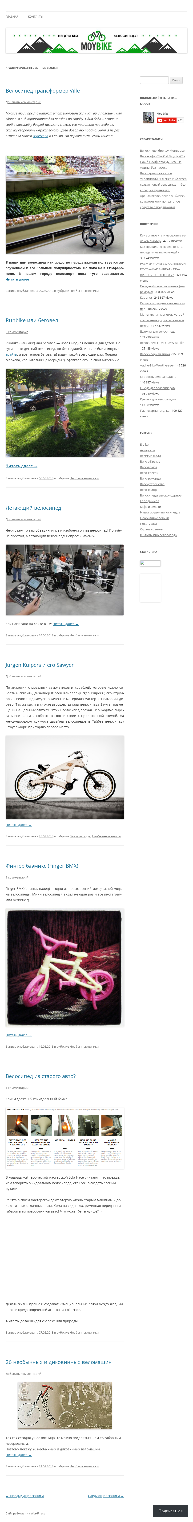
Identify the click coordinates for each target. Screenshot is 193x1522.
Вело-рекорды (80, 836)
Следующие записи (106, 1496)
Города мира (149, 501)
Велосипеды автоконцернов (160, 495)
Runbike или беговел (32, 320)
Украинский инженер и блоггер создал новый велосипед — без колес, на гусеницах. (163, 184)
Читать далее (19, 279)
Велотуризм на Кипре (156, 173)
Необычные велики (84, 291)
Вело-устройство (152, 484)
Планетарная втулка (154, 410)
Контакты (35, 17)
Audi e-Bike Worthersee (156, 365)
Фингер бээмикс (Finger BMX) (42, 865)
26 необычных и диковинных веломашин (59, 1361)
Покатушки (148, 523)
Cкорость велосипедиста (158, 376)
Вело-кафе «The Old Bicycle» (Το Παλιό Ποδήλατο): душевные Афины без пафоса (162, 162)
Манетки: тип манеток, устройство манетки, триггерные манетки (162, 320)
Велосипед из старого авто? (41, 1075)
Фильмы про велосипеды (158, 535)
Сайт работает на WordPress (25, 1513)
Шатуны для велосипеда (157, 331)
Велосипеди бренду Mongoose (162, 150)
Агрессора (40, 136)
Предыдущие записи (25, 1496)
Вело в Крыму (150, 461)
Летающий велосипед (33, 507)
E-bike (144, 444)
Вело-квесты (149, 473)
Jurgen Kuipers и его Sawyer (40, 664)
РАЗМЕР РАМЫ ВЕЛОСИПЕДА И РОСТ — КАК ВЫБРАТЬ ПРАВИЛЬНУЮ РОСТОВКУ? (163, 269)
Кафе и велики (150, 507)
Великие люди (150, 456)
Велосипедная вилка (155, 354)
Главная (12, 17)
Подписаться (171, 1511)
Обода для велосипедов (157, 388)
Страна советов (151, 529)
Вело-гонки (148, 467)
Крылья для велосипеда (157, 399)
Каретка (146, 297)
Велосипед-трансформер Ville (43, 90)
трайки (11, 354)
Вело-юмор (148, 490)
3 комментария (17, 332)
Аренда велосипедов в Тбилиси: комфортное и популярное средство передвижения (163, 201)
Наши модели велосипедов (160, 512)
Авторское (147, 450)
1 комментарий (17, 877)
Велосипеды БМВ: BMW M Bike (162, 343)
